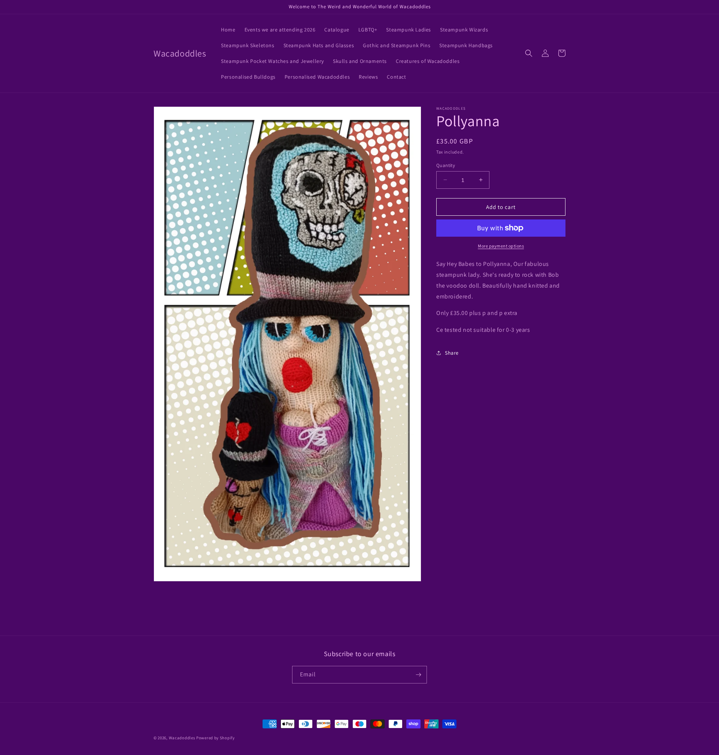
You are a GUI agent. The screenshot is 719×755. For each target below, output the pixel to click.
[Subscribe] (418, 674)
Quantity (445, 165)
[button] (529, 53)
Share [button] (452, 352)
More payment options (501, 246)
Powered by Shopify (215, 737)
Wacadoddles (182, 737)
